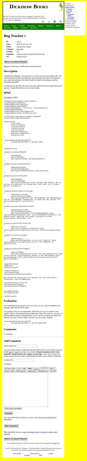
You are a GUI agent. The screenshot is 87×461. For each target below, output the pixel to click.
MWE (69, 15)
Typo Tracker (70, 25)
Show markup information (13, 408)
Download (7, 97)
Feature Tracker (71, 22)
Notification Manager (73, 27)
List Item (53, 371)
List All (69, 11)
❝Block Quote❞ (21, 371)
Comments (71, 18)
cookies (29, 16)
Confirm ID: (8, 360)
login (17, 352)
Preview (8, 413)
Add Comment (11, 426)
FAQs (68, 4)
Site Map (27, 455)
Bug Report (70, 5)
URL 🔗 (52, 368)
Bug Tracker (70, 7)
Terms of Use (17, 453)
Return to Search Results (15, 61)
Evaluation (71, 17)
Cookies (50, 453)
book (54, 443)
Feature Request (71, 20)
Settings (17, 20)
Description (71, 14)
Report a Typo (70, 23)
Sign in (6, 66)
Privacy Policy (34, 453)
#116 (68, 13)
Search (69, 9)
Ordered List (32, 371)
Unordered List (43, 371)
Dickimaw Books (29, 6)
